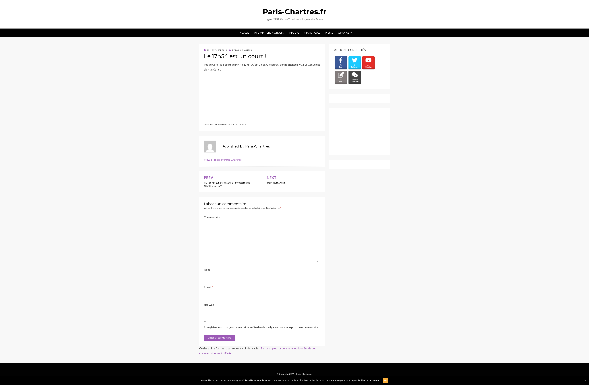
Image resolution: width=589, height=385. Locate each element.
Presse (329, 32)
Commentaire (212, 217)
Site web (209, 304)
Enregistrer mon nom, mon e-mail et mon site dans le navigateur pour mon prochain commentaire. (261, 327)
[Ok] (585, 380)
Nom (207, 269)
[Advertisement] (227, 96)
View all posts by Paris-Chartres (223, 159)
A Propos (343, 32)
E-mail (208, 287)
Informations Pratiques (269, 32)
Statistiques (312, 32)
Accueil (244, 32)
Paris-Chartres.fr (294, 11)
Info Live (294, 32)
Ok (385, 380)
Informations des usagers (229, 125)
